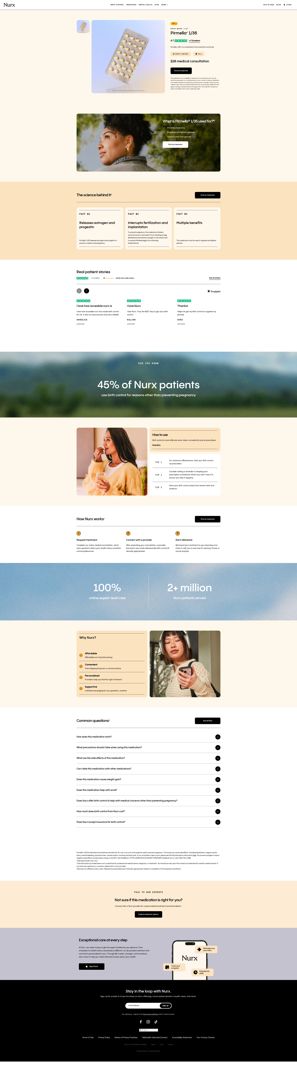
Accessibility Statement (182, 1038)
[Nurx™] (9, 5)
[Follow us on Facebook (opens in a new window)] (141, 1022)
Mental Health (145, 5)
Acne (157, 5)
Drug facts (156, 445)
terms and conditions (150, 1014)
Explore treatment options (148, 914)
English (145, 1030)
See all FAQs (207, 721)
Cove (161, 1044)
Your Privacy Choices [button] (206, 1038)
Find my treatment (181, 71)
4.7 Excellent (194, 41)
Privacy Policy (104, 1038)
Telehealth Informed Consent (154, 1038)
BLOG (278, 5)
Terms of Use (88, 1038)
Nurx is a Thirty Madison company (135, 1044)
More (163, 5)
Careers (170, 1044)
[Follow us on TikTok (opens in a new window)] (156, 1022)
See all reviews (214, 278)
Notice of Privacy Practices (126, 1038)
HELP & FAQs (268, 5)
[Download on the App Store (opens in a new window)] (91, 966)
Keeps (153, 1044)
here (194, 855)
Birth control (117, 5)
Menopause (131, 5)
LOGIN (288, 5)
